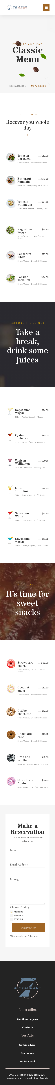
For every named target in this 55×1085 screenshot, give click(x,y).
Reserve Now (28, 927)
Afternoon (19, 915)
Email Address (19, 864)
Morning (18, 911)
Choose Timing (19, 907)
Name (13, 850)
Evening (18, 919)
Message (15, 879)
